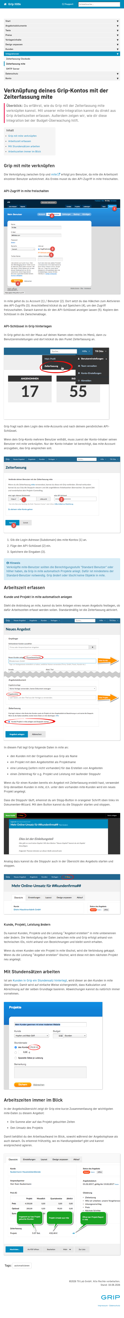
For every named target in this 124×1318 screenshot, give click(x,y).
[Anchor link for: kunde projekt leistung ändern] (52, 924)
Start (7, 21)
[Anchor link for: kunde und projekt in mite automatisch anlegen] (73, 596)
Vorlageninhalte (13, 39)
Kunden (9, 49)
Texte (8, 30)
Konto (8, 78)
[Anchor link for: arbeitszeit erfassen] (32, 141)
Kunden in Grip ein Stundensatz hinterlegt (40, 980)
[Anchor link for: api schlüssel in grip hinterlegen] (53, 325)
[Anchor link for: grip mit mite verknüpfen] (38, 135)
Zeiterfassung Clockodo (18, 58)
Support (68, 4)
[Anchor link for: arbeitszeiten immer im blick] (42, 151)
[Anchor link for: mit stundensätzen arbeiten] (41, 146)
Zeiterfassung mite (15, 63)
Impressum (103, 1305)
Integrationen (12, 53)
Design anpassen (14, 44)
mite (54, 174)
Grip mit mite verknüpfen (22, 135)
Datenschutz (11, 73)
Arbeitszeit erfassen (19, 141)
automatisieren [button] (22, 1265)
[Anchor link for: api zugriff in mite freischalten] (50, 190)
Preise (8, 35)
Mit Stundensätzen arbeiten (24, 146)
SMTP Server (12, 68)
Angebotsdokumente (16, 25)
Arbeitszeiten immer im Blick (24, 151)
